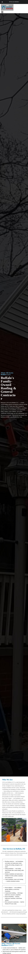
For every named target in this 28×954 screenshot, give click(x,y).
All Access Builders (14, 1)
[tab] (2, 12)
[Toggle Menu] (2, 2)
